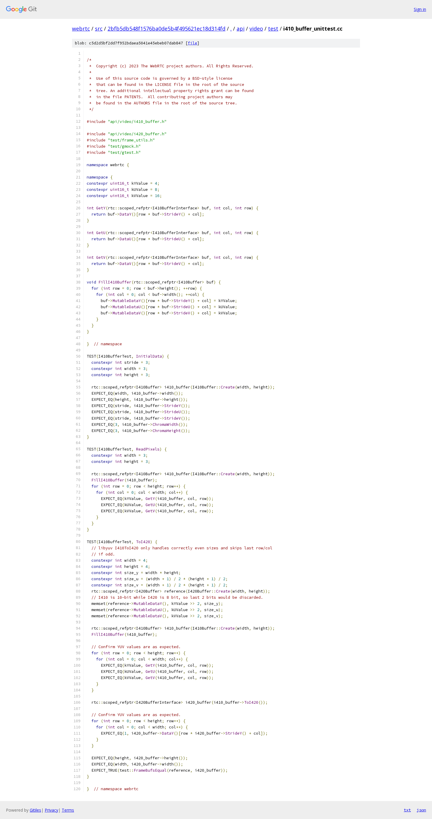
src (99, 28)
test (273, 28)
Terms (68, 810)
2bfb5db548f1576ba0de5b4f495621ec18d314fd (166, 28)
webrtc (81, 28)
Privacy (51, 810)
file (192, 43)
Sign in (420, 9)
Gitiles (35, 810)
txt (407, 810)
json (421, 810)
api (241, 28)
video (256, 28)
